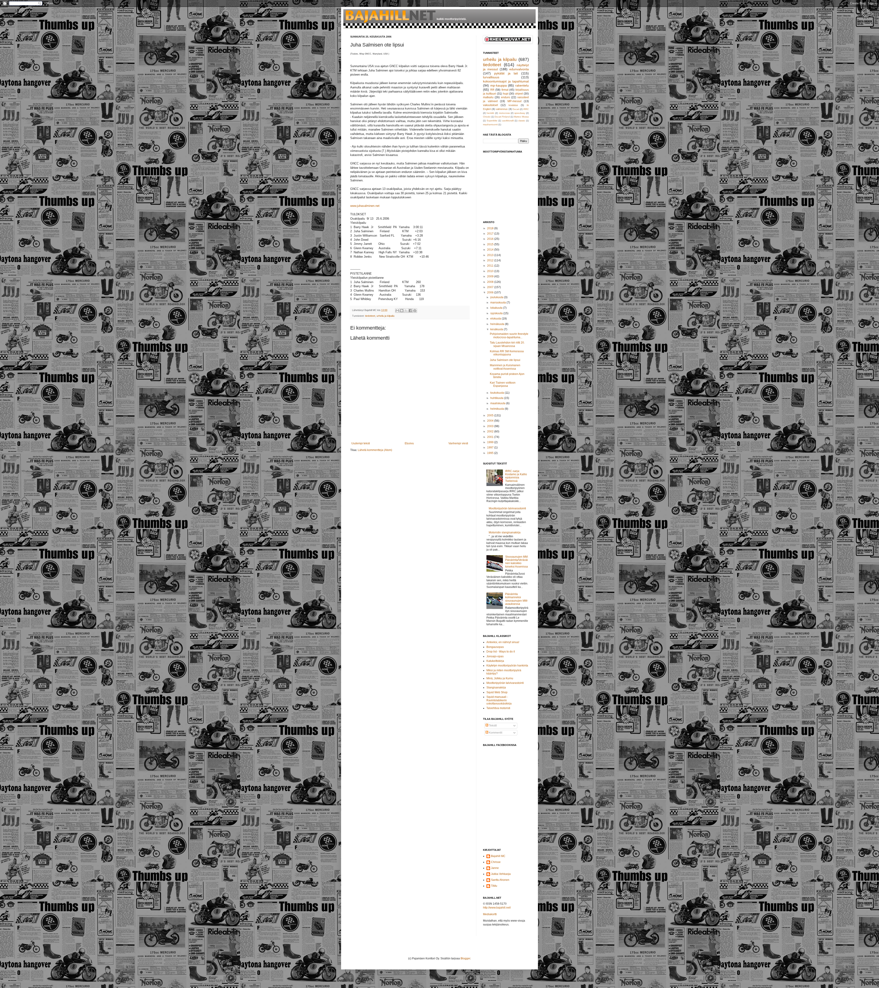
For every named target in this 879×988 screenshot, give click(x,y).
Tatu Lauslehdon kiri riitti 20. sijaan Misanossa (507, 344)
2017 (490, 233)
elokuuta (496, 318)
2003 (490, 426)
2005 (490, 415)
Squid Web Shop (496, 692)
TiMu (494, 885)
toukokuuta (497, 392)
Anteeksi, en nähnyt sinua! (502, 642)
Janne (495, 868)
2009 (490, 276)
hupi (505, 93)
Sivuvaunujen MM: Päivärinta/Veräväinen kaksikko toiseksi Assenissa (516, 561)
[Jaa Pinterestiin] (414, 310)
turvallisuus (491, 77)
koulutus (513, 105)
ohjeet (519, 93)
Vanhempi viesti (458, 443)
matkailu (488, 97)
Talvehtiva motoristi (498, 708)
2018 (490, 228)
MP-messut (514, 101)
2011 (490, 265)
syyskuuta (496, 313)
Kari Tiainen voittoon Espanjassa (502, 384)
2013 (490, 255)
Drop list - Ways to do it (500, 651)
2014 (490, 249)
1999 (490, 442)
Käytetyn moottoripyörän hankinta (507, 665)
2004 (490, 420)
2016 (490, 238)
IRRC (526, 109)
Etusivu (409, 443)
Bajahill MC (498, 856)
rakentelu (522, 85)
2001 (490, 437)
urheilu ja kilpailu (385, 315)
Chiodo (487, 116)
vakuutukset (490, 105)
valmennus (502, 109)
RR (492, 89)
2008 (490, 282)
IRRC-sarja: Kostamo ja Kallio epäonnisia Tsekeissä (516, 476)
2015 (490, 244)
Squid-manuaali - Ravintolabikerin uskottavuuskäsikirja (499, 700)
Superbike (492, 120)
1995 (490, 453)
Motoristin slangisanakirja (505, 532)
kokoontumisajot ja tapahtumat (506, 81)
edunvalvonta (519, 69)
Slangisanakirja (496, 687)
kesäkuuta (497, 329)
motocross (504, 113)
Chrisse (496, 862)
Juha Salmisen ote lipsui (505, 360)
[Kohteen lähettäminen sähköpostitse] (397, 310)
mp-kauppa (498, 85)
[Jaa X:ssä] (406, 310)
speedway (519, 113)
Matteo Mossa (521, 116)
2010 (490, 271)
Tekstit (492, 725)
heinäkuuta (497, 324)
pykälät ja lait (506, 73)
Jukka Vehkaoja (501, 874)
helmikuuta (497, 408)
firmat (505, 89)
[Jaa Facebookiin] (410, 310)
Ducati (516, 109)
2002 (490, 431)
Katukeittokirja (495, 661)
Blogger (465, 958)
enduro (505, 97)
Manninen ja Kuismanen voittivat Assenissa (505, 367)
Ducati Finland (502, 116)
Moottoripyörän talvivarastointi (507, 508)
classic (521, 120)
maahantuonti (490, 124)
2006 (490, 292)
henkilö (490, 113)
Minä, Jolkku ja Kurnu (499, 678)
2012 (490, 260)
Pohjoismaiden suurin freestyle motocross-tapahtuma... (509, 335)
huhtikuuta (497, 398)
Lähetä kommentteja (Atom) (375, 450)
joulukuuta (497, 297)
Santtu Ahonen (500, 880)
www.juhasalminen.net (365, 205)
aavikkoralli (508, 120)
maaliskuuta (498, 403)
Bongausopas (495, 647)
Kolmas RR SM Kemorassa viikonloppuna (507, 353)
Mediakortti (490, 914)
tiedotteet (370, 315)
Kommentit (495, 732)
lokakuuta (496, 307)
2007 (490, 287)
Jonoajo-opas (495, 656)
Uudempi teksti (360, 443)
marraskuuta (498, 302)
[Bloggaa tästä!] (401, 310)
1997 (490, 447)
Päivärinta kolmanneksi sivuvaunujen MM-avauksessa (516, 599)
